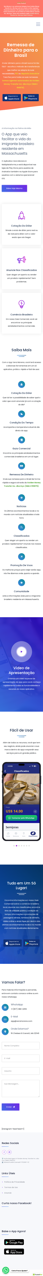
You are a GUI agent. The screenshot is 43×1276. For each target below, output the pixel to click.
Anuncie (7, 1193)
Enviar (9, 1107)
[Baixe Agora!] (15, 1252)
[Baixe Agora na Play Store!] (15, 1242)
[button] (31, 24)
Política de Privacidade (14, 1182)
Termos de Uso (11, 1187)
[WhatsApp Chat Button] (5, 1270)
